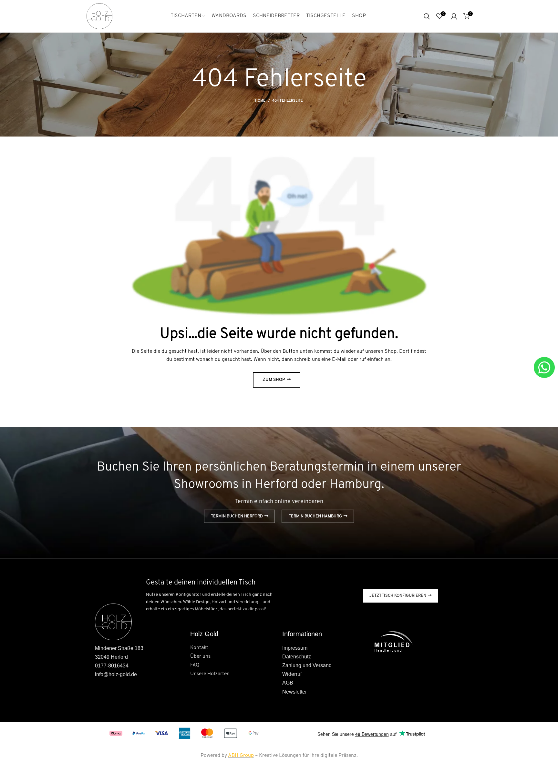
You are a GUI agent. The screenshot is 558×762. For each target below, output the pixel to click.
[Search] (426, 16)
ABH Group (241, 755)
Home (260, 101)
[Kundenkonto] (454, 16)
